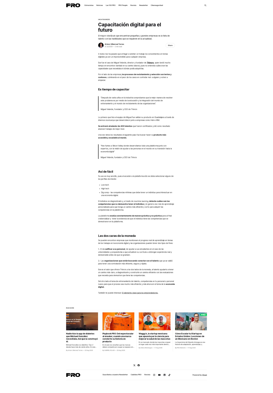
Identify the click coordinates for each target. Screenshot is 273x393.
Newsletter (143, 5)
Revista (133, 5)
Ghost (204, 375)
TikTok (169, 375)
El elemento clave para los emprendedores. (140, 293)
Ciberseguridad (157, 5)
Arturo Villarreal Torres (114, 44)
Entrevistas (89, 5)
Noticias (99, 5)
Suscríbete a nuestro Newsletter (115, 375)
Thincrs (150, 63)
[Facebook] (139, 365)
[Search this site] (205, 5)
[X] (134, 365)
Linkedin (165, 375)
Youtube (159, 375)
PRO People (122, 5)
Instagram (154, 375)
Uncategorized (104, 19)
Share (170, 45)
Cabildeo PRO (136, 375)
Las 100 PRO (110, 5)
